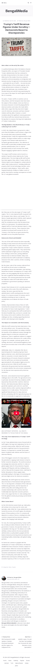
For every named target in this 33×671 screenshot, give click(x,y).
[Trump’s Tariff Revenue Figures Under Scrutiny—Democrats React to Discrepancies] (16, 47)
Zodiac (27, 663)
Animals (6, 663)
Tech (12, 663)
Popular (14, 567)
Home (4, 660)
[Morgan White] (4, 578)
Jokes (16, 665)
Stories (28, 660)
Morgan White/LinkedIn (9, 623)
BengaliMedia (16, 11)
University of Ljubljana (20, 597)
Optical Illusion (19, 663)
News (10, 567)
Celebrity (15, 660)
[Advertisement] (16, 193)
